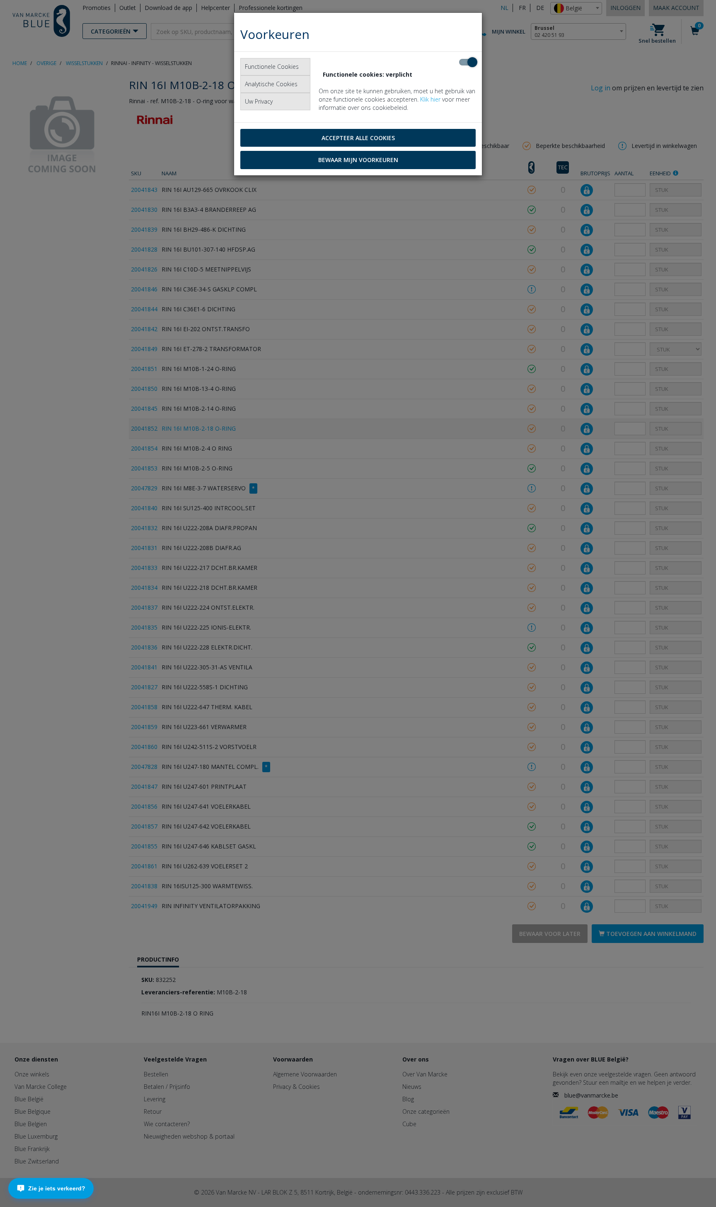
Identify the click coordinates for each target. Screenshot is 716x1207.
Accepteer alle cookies (358, 138)
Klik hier (430, 99)
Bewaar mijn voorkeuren (358, 160)
